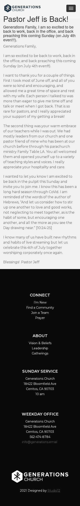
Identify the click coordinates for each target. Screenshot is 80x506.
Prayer (40, 318)
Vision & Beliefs (40, 343)
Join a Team (40, 313)
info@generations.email (40, 442)
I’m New (40, 302)
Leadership (40, 348)
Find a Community (40, 308)
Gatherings (40, 353)
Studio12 (54, 491)
